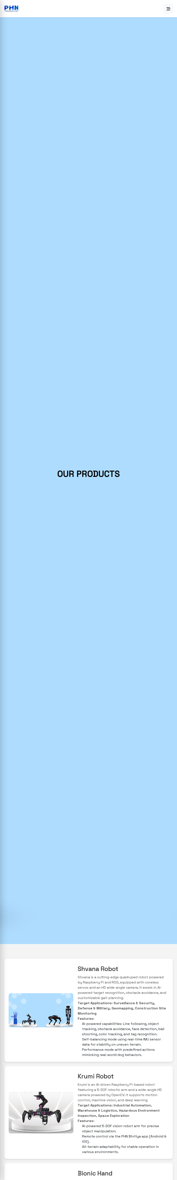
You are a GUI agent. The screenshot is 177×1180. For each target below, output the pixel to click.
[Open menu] (168, 8)
